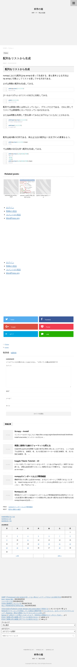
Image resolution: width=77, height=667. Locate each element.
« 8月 (17, 556)
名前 (8, 391)
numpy (7, 347)
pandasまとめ (7, 521)
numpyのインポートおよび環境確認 (30, 476)
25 (28, 548)
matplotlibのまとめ (8, 517)
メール (8, 398)
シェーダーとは (7, 601)
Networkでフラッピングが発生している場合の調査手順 (21, 611)
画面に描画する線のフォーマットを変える (33, 445)
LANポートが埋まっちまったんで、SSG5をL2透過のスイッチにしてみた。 (36, 615)
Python (7, 344)
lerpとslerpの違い (8, 599)
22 (70, 544)
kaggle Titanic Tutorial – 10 (27, 461)
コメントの (13, 215)
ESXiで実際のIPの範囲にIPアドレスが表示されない (20, 617)
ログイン (10, 208)
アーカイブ (6, 622)
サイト (8, 405)
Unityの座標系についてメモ (11, 603)
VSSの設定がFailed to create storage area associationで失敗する (25, 609)
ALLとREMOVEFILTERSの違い (13, 605)
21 (59, 544)
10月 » (60, 556)
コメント (9, 365)
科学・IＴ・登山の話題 (38, 658)
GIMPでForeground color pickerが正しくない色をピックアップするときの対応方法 (31, 597)
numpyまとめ (6, 519)
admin (13, 352)
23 (7, 548)
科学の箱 (38, 9)
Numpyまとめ (21, 492)
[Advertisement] (38, 30)
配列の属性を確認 (15, 509)
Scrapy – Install (22, 431)
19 (38, 544)
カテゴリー (6, 629)
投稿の (11, 211)
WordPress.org (12, 218)
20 (49, 544)
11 (28, 540)
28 (59, 548)
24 (17, 548)
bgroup (4, 615)
